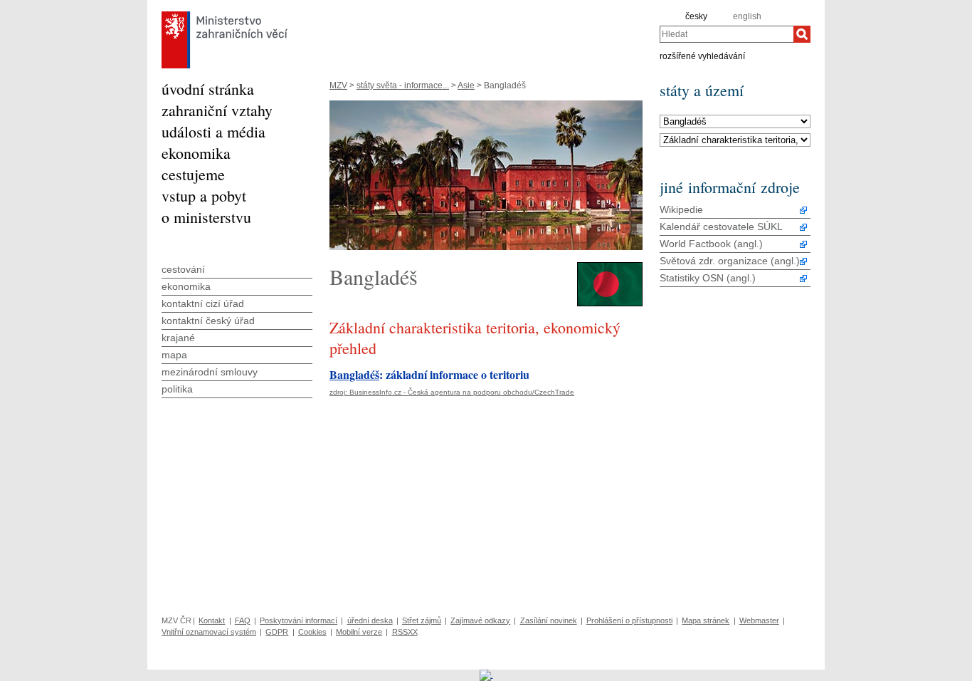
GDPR (276, 632)
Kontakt (212, 620)
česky (696, 16)
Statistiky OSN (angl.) (708, 278)
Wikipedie (681, 209)
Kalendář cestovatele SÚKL (721, 226)
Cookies (312, 632)
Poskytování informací (298, 620)
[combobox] (726, 34)
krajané (178, 337)
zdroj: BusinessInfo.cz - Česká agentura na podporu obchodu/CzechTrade (451, 392)
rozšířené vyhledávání (702, 55)
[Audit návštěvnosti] (486, 675)
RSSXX (405, 632)
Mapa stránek (705, 620)
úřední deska (370, 620)
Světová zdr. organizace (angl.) (730, 260)
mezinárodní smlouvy (210, 372)
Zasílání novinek (548, 620)
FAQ (242, 620)
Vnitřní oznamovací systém (209, 632)
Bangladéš (354, 374)
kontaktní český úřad (208, 320)
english (747, 16)
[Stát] (735, 122)
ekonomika (196, 152)
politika (177, 389)
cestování (183, 269)
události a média (213, 131)
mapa (174, 354)
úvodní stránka (208, 88)
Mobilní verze (359, 632)
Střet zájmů (421, 620)
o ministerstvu (206, 217)
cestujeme (193, 174)
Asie (466, 85)
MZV (338, 85)
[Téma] (735, 140)
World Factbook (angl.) (711, 243)
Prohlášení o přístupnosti (629, 620)
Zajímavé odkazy (480, 620)
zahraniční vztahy (217, 110)
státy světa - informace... (402, 85)
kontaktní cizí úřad (203, 303)
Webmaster (759, 620)
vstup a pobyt (204, 195)
